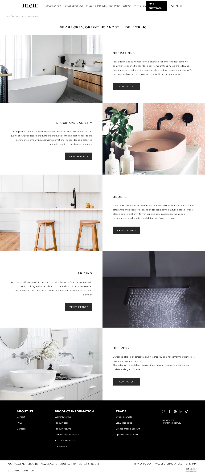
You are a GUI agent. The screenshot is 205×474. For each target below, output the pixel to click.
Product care (62, 422)
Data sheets (61, 446)
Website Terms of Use (168, 463)
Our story (21, 428)
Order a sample (124, 417)
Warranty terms (63, 417)
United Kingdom (89, 464)
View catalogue (124, 422)
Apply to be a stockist (127, 434)
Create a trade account (128, 428)
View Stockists (126, 230)
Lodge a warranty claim (67, 434)
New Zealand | (49, 464)
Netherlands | (31, 464)
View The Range (78, 156)
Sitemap (191, 463)
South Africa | (69, 464)
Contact (21, 417)
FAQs (19, 422)
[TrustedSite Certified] (191, 469)
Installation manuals (65, 440)
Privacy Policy (142, 463)
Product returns (63, 428)
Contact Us (126, 86)
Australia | (14, 464)
